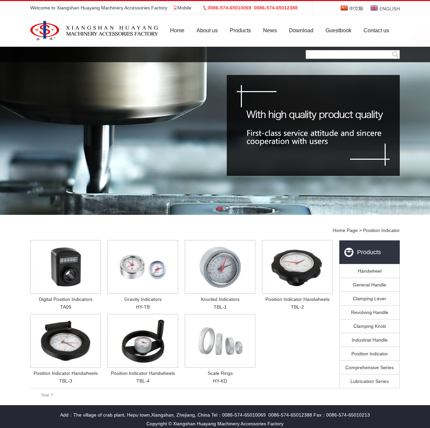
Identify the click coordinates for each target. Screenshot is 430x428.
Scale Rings (220, 373)
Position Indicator (369, 353)
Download (301, 30)
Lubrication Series (369, 381)
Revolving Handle (369, 312)
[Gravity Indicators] (143, 267)
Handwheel (370, 271)
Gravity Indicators (143, 299)
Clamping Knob (369, 326)
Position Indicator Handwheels (297, 299)
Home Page (345, 230)
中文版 (352, 7)
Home (177, 30)
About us (207, 30)
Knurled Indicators (220, 299)
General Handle (369, 284)
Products (240, 30)
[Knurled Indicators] (220, 267)
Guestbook (338, 30)
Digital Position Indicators (65, 299)
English (385, 7)
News (270, 30)
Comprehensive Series (369, 367)
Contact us (376, 30)
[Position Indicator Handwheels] (297, 267)
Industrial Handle (370, 340)
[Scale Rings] (220, 341)
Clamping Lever (369, 298)
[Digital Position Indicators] (65, 267)
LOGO (85, 30)
